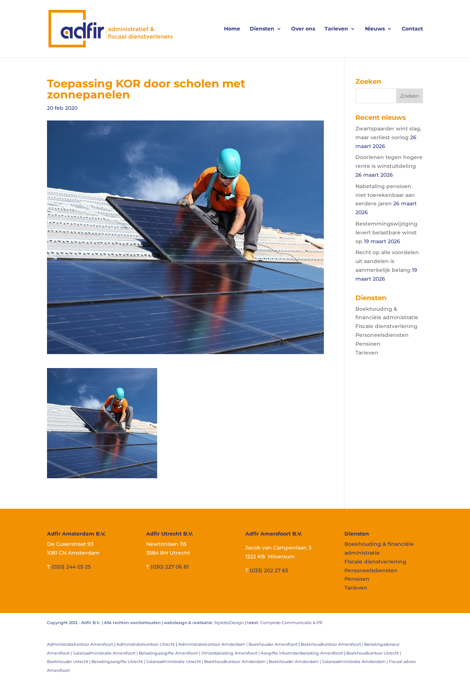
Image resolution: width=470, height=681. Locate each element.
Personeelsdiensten (382, 335)
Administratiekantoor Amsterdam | (213, 644)
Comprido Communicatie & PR (291, 622)
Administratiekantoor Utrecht (145, 644)
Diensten (262, 29)
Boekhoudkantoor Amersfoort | (332, 644)
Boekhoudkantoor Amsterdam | (236, 661)
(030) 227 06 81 (170, 566)
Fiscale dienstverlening (386, 326)
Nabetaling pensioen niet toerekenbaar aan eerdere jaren (385, 195)
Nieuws (375, 29)
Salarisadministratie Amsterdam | (355, 661)
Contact (412, 29)
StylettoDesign (229, 622)
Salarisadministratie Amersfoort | (106, 653)
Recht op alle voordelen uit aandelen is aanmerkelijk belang (387, 261)
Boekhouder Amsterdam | (295, 661)
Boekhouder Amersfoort (273, 644)
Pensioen (367, 343)
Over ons (303, 29)
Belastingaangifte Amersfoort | (170, 653)
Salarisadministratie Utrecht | (175, 661)
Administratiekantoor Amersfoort (80, 644)
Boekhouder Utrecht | (69, 661)
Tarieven (336, 29)
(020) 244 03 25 (71, 566)
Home (232, 29)
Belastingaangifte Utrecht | (118, 661)
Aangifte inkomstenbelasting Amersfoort (302, 653)
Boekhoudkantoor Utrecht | (373, 653)
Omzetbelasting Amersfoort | (231, 653)
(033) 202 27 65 (269, 570)
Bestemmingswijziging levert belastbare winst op (386, 232)
